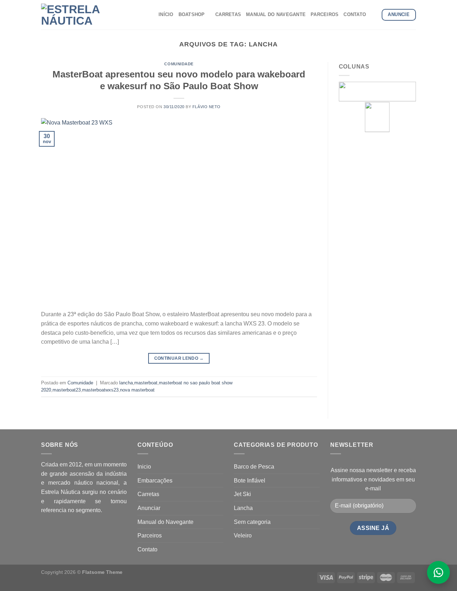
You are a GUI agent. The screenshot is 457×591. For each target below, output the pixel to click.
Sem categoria (252, 522)
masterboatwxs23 (100, 390)
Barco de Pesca (254, 467)
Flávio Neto (206, 107)
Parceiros (149, 535)
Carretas (148, 494)
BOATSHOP (192, 14)
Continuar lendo (179, 358)
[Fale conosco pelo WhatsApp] (438, 572)
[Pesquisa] (373, 14)
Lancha (243, 508)
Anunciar (148, 508)
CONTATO (354, 14)
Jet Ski (242, 494)
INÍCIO (166, 14)
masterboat (145, 382)
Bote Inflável (249, 481)
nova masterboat (137, 390)
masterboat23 (66, 390)
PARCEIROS (324, 14)
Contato (147, 549)
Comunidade (179, 64)
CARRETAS (228, 14)
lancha (126, 382)
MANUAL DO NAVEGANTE (276, 14)
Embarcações (154, 481)
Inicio (144, 467)
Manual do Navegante (165, 522)
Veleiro (243, 535)
